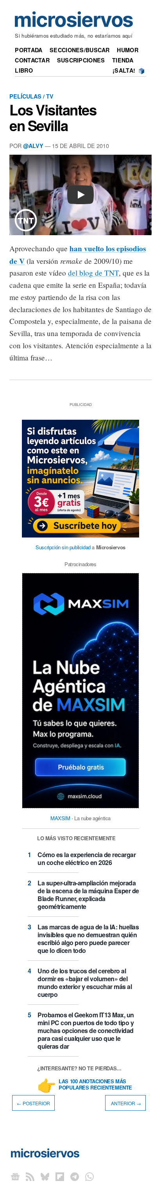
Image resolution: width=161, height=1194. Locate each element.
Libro (23, 70)
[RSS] (30, 1176)
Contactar (32, 60)
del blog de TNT (93, 273)
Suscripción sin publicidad (63, 547)
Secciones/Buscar (80, 50)
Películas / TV (31, 96)
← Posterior (33, 1102)
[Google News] (15, 1176)
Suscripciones (81, 60)
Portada (28, 50)
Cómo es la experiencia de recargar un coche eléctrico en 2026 (87, 858)
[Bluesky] (45, 1176)
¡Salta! (124, 70)
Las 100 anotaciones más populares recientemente (95, 1085)
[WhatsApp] (89, 1176)
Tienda (122, 60)
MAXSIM (60, 818)
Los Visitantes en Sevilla (52, 117)
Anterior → (125, 1102)
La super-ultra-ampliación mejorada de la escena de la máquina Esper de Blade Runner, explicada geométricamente (88, 894)
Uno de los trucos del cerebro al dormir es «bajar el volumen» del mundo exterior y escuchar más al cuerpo (85, 982)
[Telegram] (74, 1176)
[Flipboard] (59, 1176)
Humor (127, 50)
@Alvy (33, 146)
